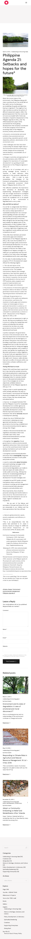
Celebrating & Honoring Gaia (19, 51)
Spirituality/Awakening (9, 869)
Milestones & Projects (9, 895)
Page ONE (6, 889)
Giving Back (6, 861)
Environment (16, 589)
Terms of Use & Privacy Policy (13, 933)
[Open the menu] (26, 2)
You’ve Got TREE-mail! (9, 898)
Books (4, 901)
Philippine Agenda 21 (9, 593)
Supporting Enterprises (10, 871)
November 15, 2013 (8, 799)
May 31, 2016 (6, 748)
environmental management (11, 591)
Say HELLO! (6, 931)
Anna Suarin (7, 701)
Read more (6, 723)
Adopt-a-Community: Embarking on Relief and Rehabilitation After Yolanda (14, 810)
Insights (5, 907)
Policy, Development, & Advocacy (12, 803)
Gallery (5, 904)
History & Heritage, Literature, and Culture (15, 863)
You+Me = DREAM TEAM (10, 892)
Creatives (5, 859)
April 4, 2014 (6, 51)
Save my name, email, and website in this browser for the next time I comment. (15, 655)
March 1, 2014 (7, 696)
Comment (6, 610)
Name (5, 629)
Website (5, 646)
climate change (7, 589)
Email (5, 638)
